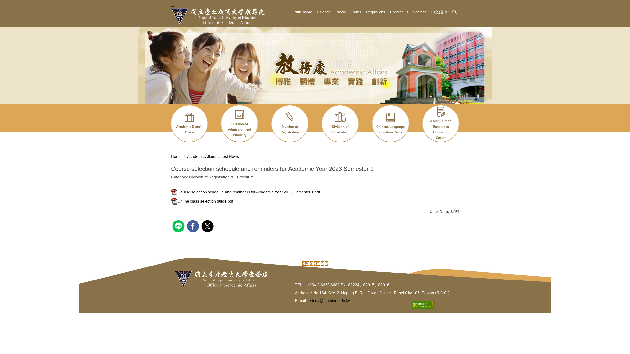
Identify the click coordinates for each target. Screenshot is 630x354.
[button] (454, 12)
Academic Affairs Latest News (213, 156)
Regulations (375, 12)
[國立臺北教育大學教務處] (218, 16)
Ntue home (303, 12)
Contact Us (399, 12)
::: (172, 5)
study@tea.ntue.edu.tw (330, 301)
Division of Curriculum (340, 129)
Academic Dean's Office (189, 129)
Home (176, 156)
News (341, 12)
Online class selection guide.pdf (205, 201)
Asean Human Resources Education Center (440, 129)
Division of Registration (290, 129)
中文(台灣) (440, 12)
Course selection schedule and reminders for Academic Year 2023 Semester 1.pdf (248, 192)
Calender (324, 12)
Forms (356, 12)
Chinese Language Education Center (390, 129)
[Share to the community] (179, 226)
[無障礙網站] (423, 304)
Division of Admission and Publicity (239, 129)
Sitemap (419, 12)
